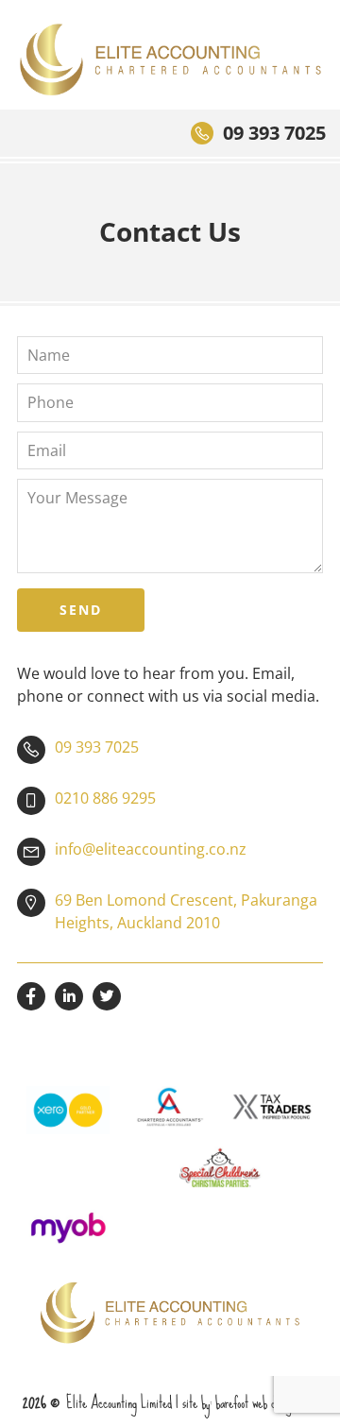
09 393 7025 (274, 132)
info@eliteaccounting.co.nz (150, 849)
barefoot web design (256, 1402)
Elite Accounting (170, 59)
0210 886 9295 (105, 798)
